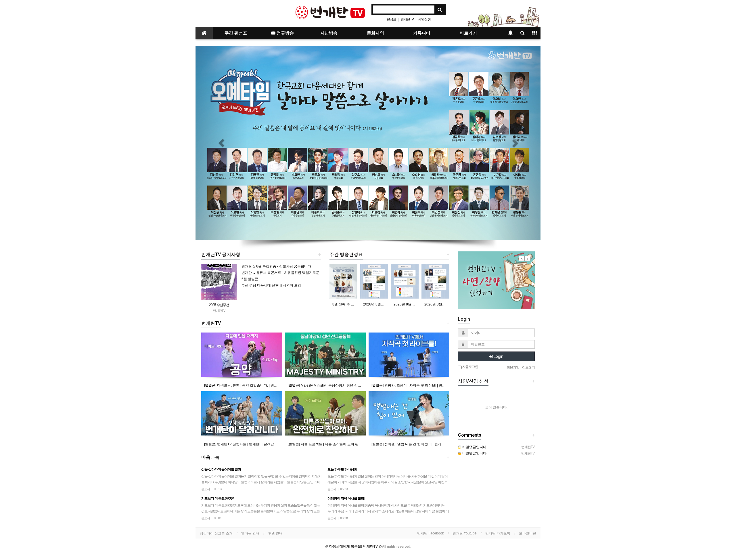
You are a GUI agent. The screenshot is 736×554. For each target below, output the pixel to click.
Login (498, 356)
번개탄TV (407, 19)
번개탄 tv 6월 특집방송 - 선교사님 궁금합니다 (276, 266)
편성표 (391, 19)
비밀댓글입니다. (474, 447)
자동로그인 (470, 367)
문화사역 (375, 33)
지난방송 (329, 33)
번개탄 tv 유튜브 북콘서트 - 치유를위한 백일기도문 (280, 273)
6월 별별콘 (249, 279)
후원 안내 (275, 533)
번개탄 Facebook (430, 533)
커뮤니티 (421, 33)
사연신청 (424, 19)
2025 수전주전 (219, 305)
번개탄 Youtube (465, 533)
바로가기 (468, 33)
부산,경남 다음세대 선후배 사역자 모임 (271, 285)
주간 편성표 (236, 33)
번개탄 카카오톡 (497, 533)
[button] (221, 143)
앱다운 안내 (250, 533)
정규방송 (284, 33)
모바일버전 (527, 533)
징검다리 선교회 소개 (216, 533)
